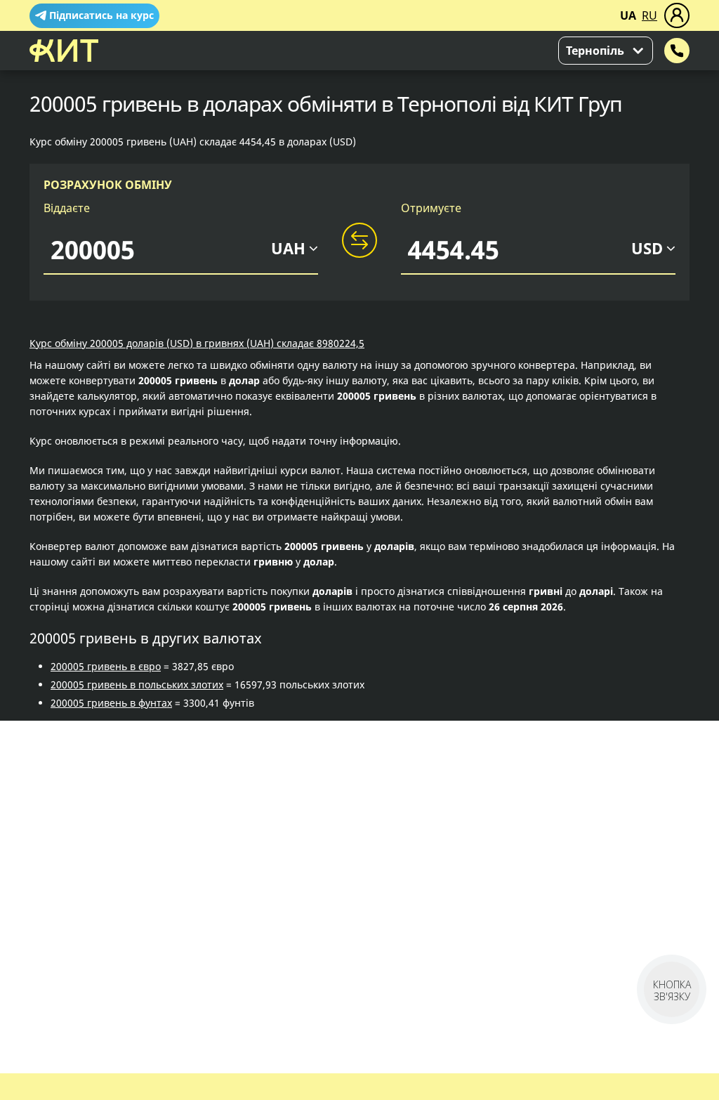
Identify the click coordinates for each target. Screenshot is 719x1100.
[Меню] (677, 15)
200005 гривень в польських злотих (137, 684)
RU (649, 15)
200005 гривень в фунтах (111, 702)
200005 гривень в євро (106, 666)
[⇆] (359, 241)
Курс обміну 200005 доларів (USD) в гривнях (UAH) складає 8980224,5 (196, 343)
